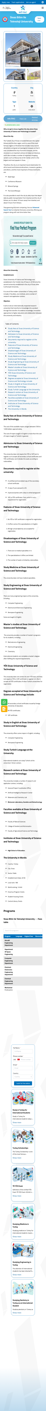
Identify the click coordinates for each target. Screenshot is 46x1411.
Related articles (35, 119)
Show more (17, 1122)
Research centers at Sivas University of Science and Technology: (23, 394)
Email (15, 1065)
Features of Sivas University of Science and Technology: (23, 346)
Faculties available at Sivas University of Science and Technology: (23, 399)
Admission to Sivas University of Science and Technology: (23, 335)
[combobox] (16, 1060)
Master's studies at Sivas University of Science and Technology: (22, 369)
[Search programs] (4, 8)
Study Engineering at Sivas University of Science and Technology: (23, 363)
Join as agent (31, 2)
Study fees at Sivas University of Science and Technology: (23, 330)
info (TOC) (11, 118)
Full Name (17, 1048)
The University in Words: (17, 409)
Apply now (6, 2)
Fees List (23, 118)
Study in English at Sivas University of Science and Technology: (22, 385)
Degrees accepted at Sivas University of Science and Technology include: (23, 380)
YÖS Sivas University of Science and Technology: (21, 374)
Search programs (8, 8)
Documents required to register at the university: (22, 341)
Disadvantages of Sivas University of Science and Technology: (22, 352)
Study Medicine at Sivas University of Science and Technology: (22, 357)
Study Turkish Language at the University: (24, 389)
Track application (18, 2)
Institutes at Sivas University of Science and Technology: (23, 405)
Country (15, 1073)
